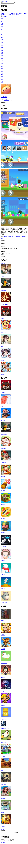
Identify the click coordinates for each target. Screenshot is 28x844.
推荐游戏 (10, 236)
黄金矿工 (13, 13)
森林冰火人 (5, 14)
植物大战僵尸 (19, 13)
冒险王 (2, 13)
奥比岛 (8, 13)
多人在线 (14, 236)
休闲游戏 (6, 100)
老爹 (5, 13)
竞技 (6, 236)
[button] (3, 842)
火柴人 (13, 14)
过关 (20, 236)
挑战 (23, 236)
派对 (4, 236)
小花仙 (9, 14)
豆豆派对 (4, 97)
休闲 (18, 236)
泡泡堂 (17, 14)
